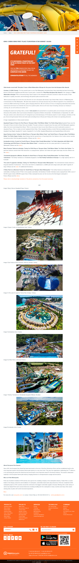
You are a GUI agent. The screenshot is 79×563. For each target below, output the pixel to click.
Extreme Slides (7, 511)
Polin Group (66, 509)
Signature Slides (8, 506)
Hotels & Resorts (23, 513)
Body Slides (7, 516)
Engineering (37, 509)
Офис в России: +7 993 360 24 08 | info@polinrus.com (43, 555)
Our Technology (52, 506)
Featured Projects (23, 518)
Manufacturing (37, 511)
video (38, 138)
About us (65, 506)
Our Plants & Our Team (68, 511)
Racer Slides (7, 508)
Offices (65, 513)
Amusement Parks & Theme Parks (24, 508)
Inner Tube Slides (8, 513)
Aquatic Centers (23, 511)
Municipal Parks (22, 514)
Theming (36, 508)
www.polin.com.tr (18, 495)
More (5, 492)
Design (35, 506)
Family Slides (7, 509)
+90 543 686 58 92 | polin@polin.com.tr (40, 553)
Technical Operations (39, 514)
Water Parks (22, 506)
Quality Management (39, 516)
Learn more (38, 562)
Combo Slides (7, 518)
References (22, 519)
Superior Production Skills (53, 508)
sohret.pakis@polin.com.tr (57, 495)
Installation (36, 513)
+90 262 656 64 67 (35, 551)
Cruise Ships (22, 516)
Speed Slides (7, 514)
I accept (45, 562)
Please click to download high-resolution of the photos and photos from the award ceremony (28, 179)
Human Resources (67, 514)
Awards (65, 508)
